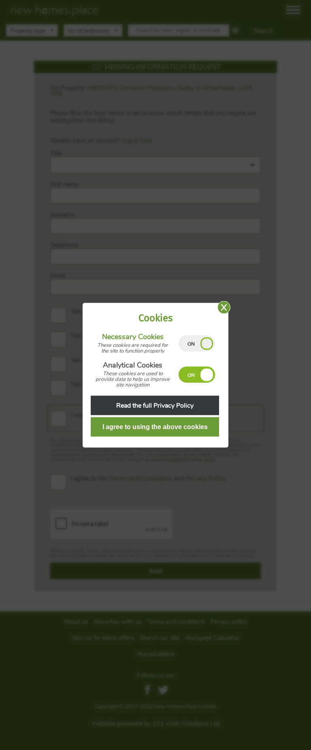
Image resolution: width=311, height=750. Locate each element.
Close (223, 307)
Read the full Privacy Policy (155, 405)
